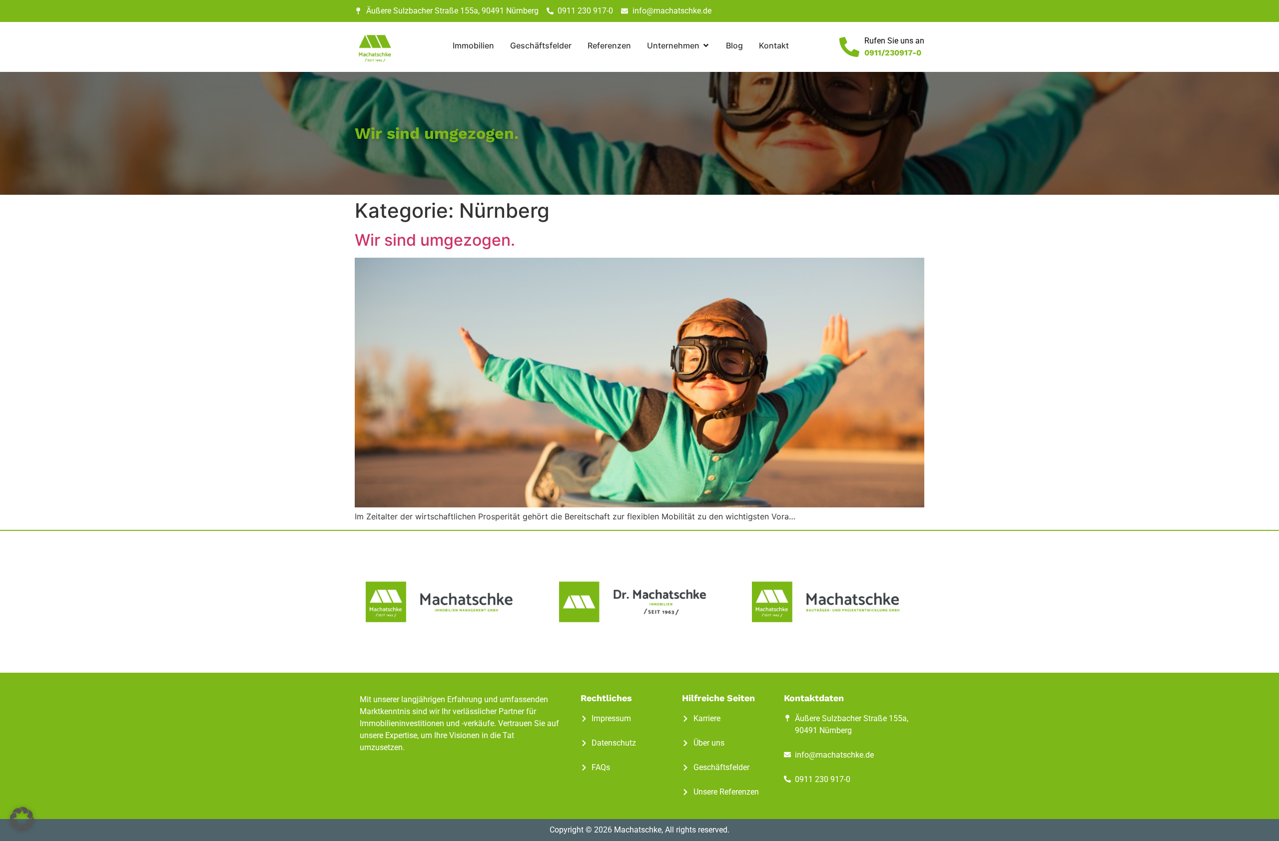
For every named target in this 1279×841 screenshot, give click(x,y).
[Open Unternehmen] (706, 45)
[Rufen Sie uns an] (849, 47)
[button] (22, 819)
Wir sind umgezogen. (435, 240)
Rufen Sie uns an (894, 40)
